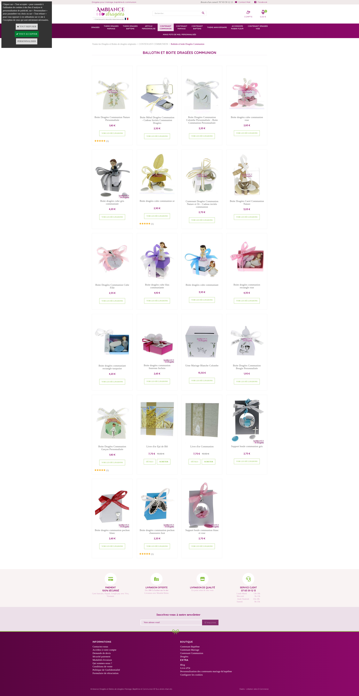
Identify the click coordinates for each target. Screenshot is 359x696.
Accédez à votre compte (104, 650)
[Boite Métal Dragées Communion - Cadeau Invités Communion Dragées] (157, 114)
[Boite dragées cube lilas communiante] (157, 281)
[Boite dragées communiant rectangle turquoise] (112, 362)
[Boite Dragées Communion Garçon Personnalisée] (112, 443)
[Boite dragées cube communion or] (157, 198)
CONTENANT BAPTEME (197, 27)
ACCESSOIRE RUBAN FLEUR (237, 27)
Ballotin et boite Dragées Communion (187, 44)
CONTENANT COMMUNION (166, 27)
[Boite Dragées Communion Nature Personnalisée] (112, 114)
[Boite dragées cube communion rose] (246, 114)
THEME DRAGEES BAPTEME (130, 27)
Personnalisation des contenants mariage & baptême (206, 671)
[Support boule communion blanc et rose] (201, 527)
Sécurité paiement (101, 656)
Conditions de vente (102, 666)
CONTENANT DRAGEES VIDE (258, 27)
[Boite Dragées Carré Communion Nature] (246, 198)
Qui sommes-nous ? (102, 663)
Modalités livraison (102, 660)
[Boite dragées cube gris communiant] (112, 198)
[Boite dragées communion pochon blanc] (112, 527)
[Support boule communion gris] (246, 443)
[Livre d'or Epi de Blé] (157, 443)
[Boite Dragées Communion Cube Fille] (112, 282)
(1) (107, 141)
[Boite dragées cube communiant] (201, 282)
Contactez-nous (100, 646)
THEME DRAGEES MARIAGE (111, 27)
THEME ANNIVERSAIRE (217, 27)
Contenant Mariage (189, 650)
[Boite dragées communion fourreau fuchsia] (157, 362)
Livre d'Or (185, 668)
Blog (182, 665)
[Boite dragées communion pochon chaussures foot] (157, 527)
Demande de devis (102, 653)
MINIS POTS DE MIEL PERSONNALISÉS (179, 34)
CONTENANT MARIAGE (181, 27)
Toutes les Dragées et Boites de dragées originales (114, 44)
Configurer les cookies (191, 674)
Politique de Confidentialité (106, 670)
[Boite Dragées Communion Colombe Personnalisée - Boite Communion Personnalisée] (201, 114)
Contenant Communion (191, 653)
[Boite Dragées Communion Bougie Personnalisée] (246, 362)
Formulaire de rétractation (105, 673)
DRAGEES (95, 27)
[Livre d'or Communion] (201, 443)
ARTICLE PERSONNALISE (148, 27)
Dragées (184, 656)
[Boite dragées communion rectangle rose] (246, 281)
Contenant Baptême (190, 646)
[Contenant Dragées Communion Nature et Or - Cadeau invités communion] (201, 198)
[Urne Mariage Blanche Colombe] (201, 362)
